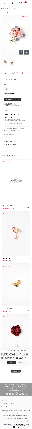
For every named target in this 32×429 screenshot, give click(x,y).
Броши (16, 141)
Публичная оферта (25, 421)
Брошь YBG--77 (7, 258)
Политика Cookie (17, 358)
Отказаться (21, 362)
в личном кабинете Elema (16, 385)
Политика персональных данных (10, 421)
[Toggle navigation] (29, 3)
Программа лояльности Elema (12, 105)
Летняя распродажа (10, 144)
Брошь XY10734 (8, 206)
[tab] (16, 110)
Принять (11, 362)
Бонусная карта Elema (10, 103)
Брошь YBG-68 (7, 309)
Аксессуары (8, 141)
